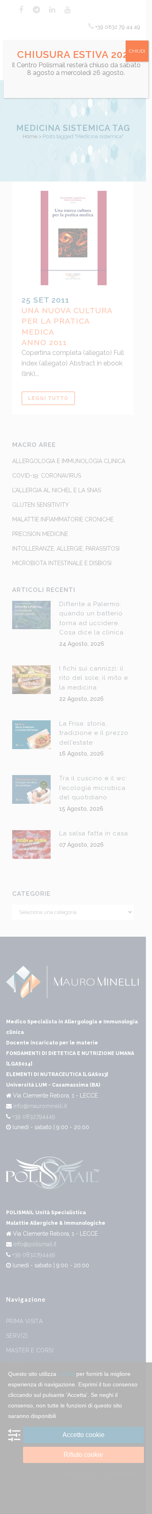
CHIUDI (137, 51)
